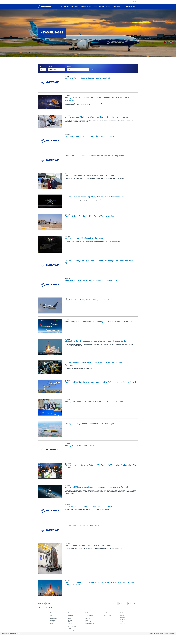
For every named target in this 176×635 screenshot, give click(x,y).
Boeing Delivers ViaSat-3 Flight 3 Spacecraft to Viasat (88, 545)
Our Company (71, 630)
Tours (86, 616)
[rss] (52, 608)
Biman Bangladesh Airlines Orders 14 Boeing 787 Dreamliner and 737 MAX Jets (98, 321)
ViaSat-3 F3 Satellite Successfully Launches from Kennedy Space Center (96, 341)
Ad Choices (166, 633)
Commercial (70, 615)
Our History (52, 625)
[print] (49, 608)
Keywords (69, 66)
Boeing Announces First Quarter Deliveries (83, 526)
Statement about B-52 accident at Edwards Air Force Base (89, 136)
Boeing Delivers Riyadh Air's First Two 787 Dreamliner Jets (89, 216)
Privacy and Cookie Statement (158, 633)
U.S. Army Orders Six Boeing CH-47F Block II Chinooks (88, 506)
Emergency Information (54, 620)
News (51, 615)
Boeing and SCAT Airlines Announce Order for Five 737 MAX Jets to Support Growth (100, 382)
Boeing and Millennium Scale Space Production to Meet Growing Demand (96, 487)
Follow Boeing (116, 6)
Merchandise (52, 621)
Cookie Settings (171, 633)
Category (50, 66)
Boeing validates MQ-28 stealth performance (84, 238)
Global (69, 625)
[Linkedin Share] (44, 608)
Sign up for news (131, 6)
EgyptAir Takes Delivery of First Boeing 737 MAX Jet (87, 300)
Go (93, 69)
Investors (51, 616)
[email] (39, 608)
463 (134, 603)
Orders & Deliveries (98, 7)
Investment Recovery (89, 621)
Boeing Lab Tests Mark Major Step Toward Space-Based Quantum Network (97, 117)
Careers (69, 628)
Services (70, 620)
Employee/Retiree (53, 618)
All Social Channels (107, 615)
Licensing (87, 620)
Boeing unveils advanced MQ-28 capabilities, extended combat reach (94, 197)
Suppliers (51, 623)
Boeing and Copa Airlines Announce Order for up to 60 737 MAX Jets (94, 401)
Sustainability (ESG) (72, 626)
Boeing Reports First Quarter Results (80, 445)
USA (135, 1)
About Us (107, 7)
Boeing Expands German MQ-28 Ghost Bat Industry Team (89, 175)
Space (69, 618)
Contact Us (87, 625)
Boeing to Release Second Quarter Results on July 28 (87, 78)
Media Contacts (75, 6)
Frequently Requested (89, 623)
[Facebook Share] (42, 608)
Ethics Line (87, 618)
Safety (69, 621)
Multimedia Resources (86, 7)
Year (41, 66)
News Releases (65, 6)
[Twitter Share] (47, 608)
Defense (70, 616)
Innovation (70, 623)
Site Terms (150, 633)
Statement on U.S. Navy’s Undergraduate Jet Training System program (95, 156)
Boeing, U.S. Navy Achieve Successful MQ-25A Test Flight (89, 424)
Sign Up (122, 615)
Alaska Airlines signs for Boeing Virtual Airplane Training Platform (92, 280)
